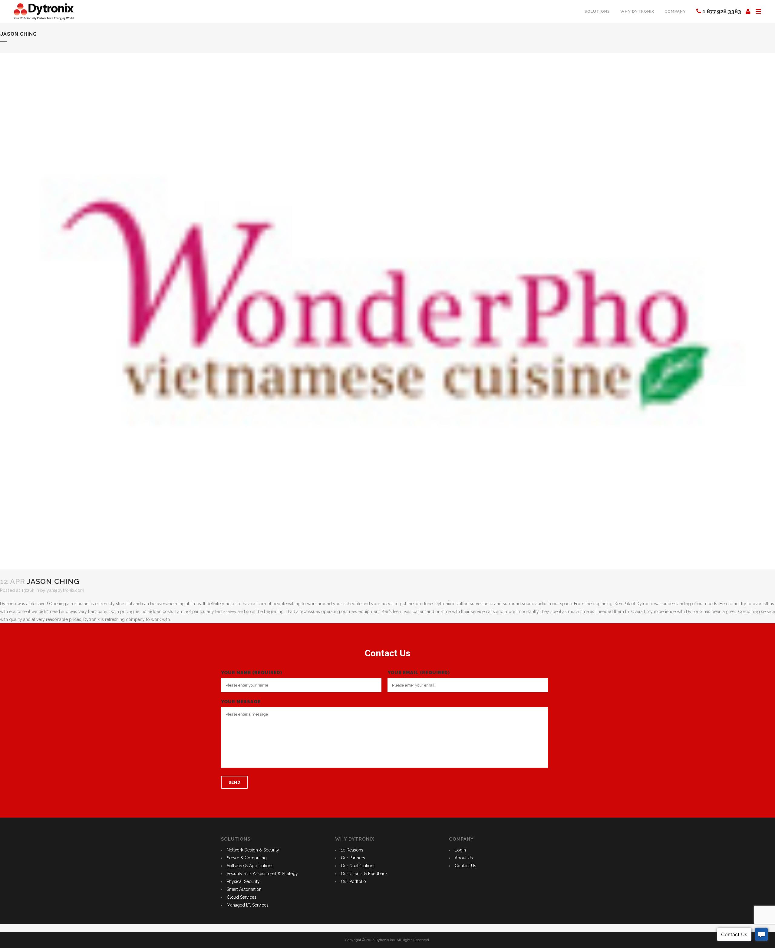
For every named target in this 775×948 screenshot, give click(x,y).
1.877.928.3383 (722, 11)
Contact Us (465, 865)
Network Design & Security (253, 850)
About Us (464, 857)
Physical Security (243, 881)
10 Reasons (352, 850)
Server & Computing (247, 857)
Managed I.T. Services (248, 905)
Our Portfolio (353, 881)
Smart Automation (244, 889)
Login (460, 850)
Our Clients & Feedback (364, 873)
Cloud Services (241, 897)
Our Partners (353, 857)
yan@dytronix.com (65, 590)
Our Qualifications (358, 865)
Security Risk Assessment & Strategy (262, 873)
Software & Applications (250, 865)
